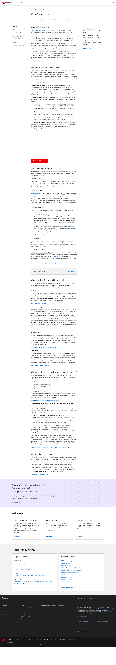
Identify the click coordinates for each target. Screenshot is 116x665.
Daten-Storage (38, 181)
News (97, 616)
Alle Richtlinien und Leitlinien (32, 644)
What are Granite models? (68, 577)
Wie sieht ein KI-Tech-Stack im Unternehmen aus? (45, 82)
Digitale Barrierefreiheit (43, 644)
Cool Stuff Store (63, 639)
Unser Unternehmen (81, 616)
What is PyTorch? (65, 563)
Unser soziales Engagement (102, 621)
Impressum (52, 644)
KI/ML (38, 9)
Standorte (31, 639)
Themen (33, 9)
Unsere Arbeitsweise (81, 619)
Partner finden (24, 614)
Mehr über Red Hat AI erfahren (39, 62)
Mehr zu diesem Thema (67, 587)
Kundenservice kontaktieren (64, 609)
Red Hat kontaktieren (39, 639)
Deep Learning (70, 55)
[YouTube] (81, 599)
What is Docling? (65, 582)
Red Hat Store (43, 609)
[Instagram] (91, 599)
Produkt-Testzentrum (44, 607)
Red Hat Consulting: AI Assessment (23, 569)
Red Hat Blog (46, 639)
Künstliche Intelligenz (38, 30)
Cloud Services (44, 337)
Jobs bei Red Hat (17, 639)
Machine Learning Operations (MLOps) (41, 252)
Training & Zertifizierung (26, 607)
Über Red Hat (9, 639)
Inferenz (68, 375)
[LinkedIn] (78, 599)
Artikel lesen (17, 536)
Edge (32, 342)
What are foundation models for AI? (70, 568)
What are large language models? (70, 572)
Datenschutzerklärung (11, 644)
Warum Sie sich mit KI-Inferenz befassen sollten (44, 400)
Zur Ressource (16, 502)
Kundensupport (24, 611)
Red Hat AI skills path (19, 563)
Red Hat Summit (71, 639)
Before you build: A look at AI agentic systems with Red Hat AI (30, 575)
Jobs (97, 624)
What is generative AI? (67, 575)
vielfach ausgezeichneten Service (102, 613)
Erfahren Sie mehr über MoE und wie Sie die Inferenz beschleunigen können (51, 448)
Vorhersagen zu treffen (37, 53)
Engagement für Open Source (102, 619)
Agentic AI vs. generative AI (68, 579)
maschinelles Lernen (68, 47)
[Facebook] (84, 599)
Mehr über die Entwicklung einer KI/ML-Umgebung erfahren (47, 263)
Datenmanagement (36, 193)
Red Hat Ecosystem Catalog (26, 616)
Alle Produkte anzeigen (7, 614)
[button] (72, 19)
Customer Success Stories (82, 621)
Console (88, 2)
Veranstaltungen (25, 639)
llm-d (54, 210)
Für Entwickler (24, 612)
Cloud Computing (55, 128)
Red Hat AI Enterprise (58, 467)
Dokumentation (95, 2)
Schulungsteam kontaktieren (64, 611)
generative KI (48, 55)
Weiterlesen (70, 271)
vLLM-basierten (49, 457)
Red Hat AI (4, 607)
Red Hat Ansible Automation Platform (10, 612)
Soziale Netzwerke (62, 612)
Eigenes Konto (24, 609)
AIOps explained (65, 565)
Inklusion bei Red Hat (54, 639)
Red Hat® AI (34, 457)
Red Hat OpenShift (6, 611)
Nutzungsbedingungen (21, 644)
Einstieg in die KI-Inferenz (39, 160)
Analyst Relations (80, 624)
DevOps (56, 256)
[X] (88, 599)
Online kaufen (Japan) (44, 611)
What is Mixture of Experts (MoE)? (70, 584)
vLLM (48, 210)
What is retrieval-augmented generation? (72, 570)
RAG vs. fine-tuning (66, 561)
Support (101, 2)
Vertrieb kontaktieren (63, 607)
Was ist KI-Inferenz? (36, 235)
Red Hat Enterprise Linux (7, 609)
